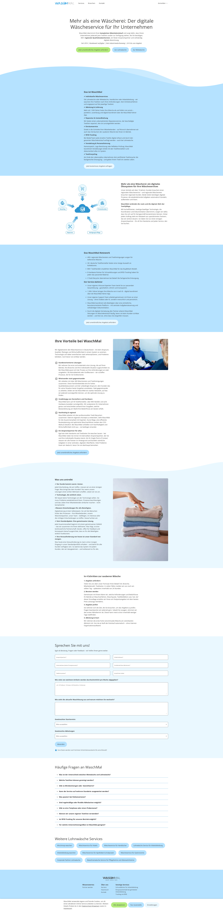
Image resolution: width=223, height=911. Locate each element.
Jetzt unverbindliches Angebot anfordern (93, 50)
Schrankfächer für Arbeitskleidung (127, 887)
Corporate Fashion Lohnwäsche (68, 860)
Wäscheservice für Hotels (88, 845)
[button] (111, 774)
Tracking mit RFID (121, 894)
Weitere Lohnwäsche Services (78, 838)
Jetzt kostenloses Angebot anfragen (99, 166)
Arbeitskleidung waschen (66, 853)
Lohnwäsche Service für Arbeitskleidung (148, 845)
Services (81, 3)
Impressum (68, 908)
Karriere (104, 887)
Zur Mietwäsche (139, 50)
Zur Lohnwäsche (120, 50)
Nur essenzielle (136, 905)
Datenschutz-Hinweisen (90, 906)
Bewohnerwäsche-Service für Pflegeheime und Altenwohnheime (110, 860)
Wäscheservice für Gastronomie (132, 853)
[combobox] (140, 665)
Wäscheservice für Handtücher (115, 845)
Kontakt (102, 3)
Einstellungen (152, 905)
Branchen (91, 3)
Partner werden (87, 887)
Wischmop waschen (64, 845)
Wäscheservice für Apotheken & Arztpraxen (98, 853)
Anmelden (162, 3)
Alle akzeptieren (119, 905)
